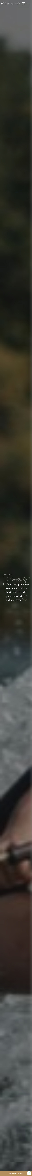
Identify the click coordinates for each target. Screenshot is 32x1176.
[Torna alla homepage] (10, 3)
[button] (23, 4)
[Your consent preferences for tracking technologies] (29, 1173)
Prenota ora (17, 1173)
